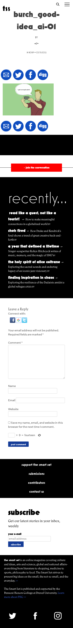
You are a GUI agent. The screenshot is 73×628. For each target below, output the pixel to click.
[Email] (6, 75)
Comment (15, 342)
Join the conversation (36, 167)
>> (17, 580)
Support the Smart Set (36, 464)
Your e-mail (14, 534)
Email (11, 400)
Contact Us (36, 491)
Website (13, 409)
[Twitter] (18, 75)
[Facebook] (30, 75)
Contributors (36, 482)
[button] (13, 322)
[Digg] (43, 75)
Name (12, 386)
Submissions (36, 473)
